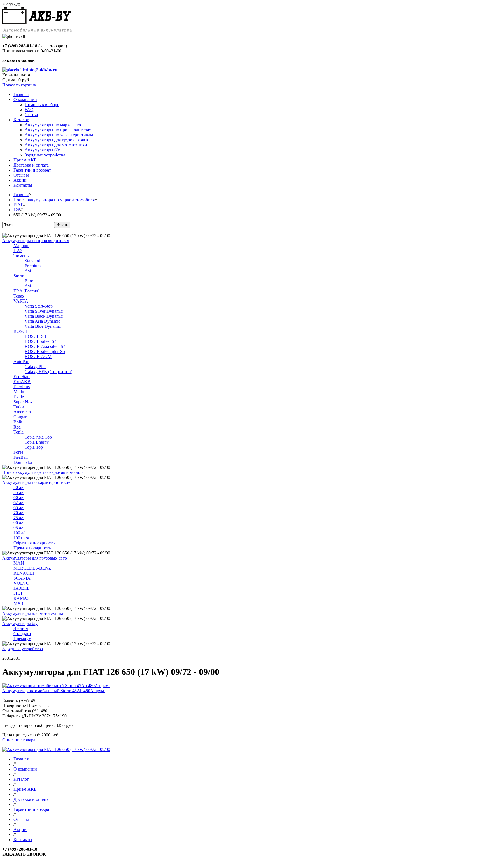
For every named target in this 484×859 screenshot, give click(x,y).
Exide (18, 396)
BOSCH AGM (38, 356)
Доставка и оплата (31, 799)
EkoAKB (22, 381)
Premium (33, 265)
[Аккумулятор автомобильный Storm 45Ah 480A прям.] (56, 685)
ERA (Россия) (26, 291)
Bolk (17, 422)
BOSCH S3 (35, 336)
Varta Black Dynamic (44, 316)
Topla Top (34, 447)
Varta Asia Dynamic (42, 321)
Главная (21, 194)
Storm (18, 275)
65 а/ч (18, 507)
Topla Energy (37, 442)
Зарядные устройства (22, 648)
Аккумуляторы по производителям (35, 240)
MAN (18, 563)
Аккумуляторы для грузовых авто (34, 558)
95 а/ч (18, 527)
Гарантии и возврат (32, 809)
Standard (32, 260)
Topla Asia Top (38, 437)
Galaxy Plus (35, 366)
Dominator (22, 462)
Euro (29, 280)
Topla (18, 432)
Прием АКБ (24, 789)
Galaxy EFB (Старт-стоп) (48, 371)
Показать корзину (19, 85)
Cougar (20, 417)
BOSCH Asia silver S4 (45, 346)
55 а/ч (18, 492)
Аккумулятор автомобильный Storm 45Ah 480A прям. (53, 690)
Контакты (22, 839)
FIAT (18, 204)
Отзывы (21, 819)
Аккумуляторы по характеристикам (36, 482)
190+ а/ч (21, 537)
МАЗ (18, 603)
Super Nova (24, 401)
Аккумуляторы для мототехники (33, 613)
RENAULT (24, 573)
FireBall (20, 457)
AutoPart (21, 361)
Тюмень (21, 255)
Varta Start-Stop (39, 306)
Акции (20, 829)
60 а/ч (18, 497)
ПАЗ (17, 250)
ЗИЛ (17, 593)
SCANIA (22, 578)
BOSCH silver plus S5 (45, 351)
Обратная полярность (34, 542)
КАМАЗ (21, 598)
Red (17, 427)
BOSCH (21, 331)
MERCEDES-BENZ (32, 568)
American (22, 411)
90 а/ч (18, 522)
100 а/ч (20, 532)
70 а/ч (18, 512)
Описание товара (18, 740)
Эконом (20, 628)
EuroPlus (21, 386)
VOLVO (21, 583)
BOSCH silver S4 (41, 341)
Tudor (18, 406)
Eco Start (21, 376)
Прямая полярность (32, 548)
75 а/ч (18, 517)
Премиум (22, 638)
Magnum (21, 245)
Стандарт (22, 633)
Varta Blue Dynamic (43, 326)
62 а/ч (18, 502)
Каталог (21, 779)
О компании (25, 769)
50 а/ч (18, 487)
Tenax (18, 296)
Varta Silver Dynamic (44, 311)
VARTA (20, 301)
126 (16, 209)
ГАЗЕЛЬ (21, 588)
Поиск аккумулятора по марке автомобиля (54, 199)
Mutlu (18, 391)
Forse (18, 452)
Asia (29, 270)
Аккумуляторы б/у (20, 623)
